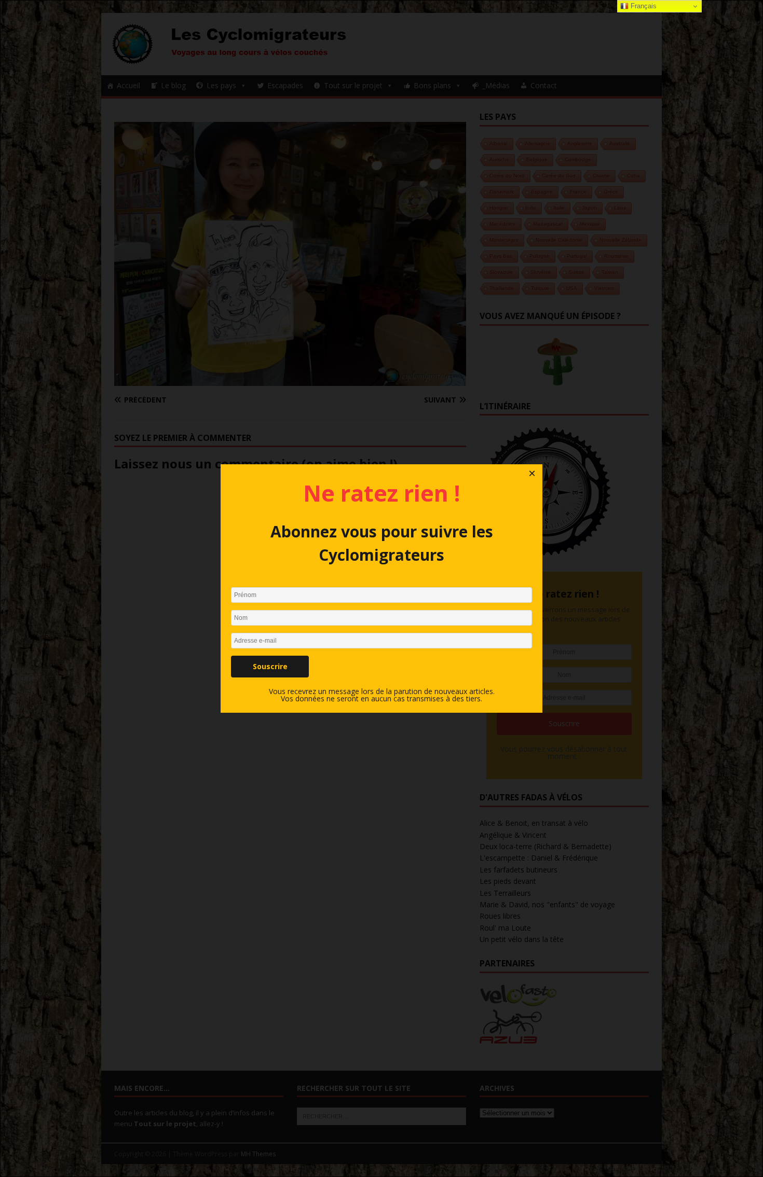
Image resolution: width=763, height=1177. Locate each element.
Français (643, 6)
